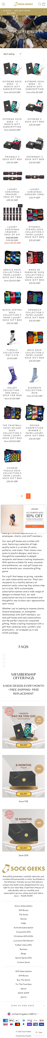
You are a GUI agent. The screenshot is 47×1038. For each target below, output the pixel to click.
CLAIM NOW (34, 526)
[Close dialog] (44, 507)
